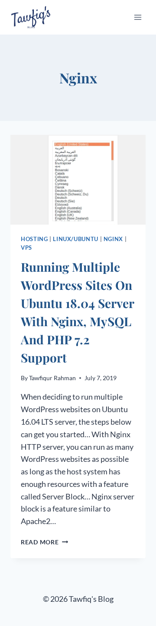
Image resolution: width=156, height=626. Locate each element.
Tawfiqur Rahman (52, 377)
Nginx (113, 239)
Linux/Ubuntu (75, 239)
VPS (26, 248)
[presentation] (78, 180)
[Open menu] (138, 17)
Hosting (34, 239)
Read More (44, 542)
